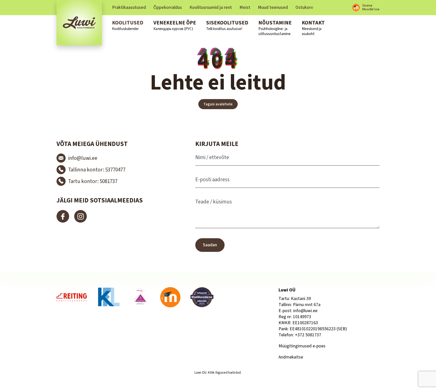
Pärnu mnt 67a (306, 305)
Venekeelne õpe (174, 25)
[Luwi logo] (79, 22)
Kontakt (313, 28)
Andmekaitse (291, 357)
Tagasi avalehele (218, 104)
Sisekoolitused (227, 25)
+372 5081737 (308, 335)
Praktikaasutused (129, 7)
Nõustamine (275, 28)
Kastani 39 (301, 298)
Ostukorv (304, 7)
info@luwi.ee (305, 311)
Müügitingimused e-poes (302, 346)
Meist (244, 7)
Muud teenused (273, 7)
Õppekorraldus (167, 7)
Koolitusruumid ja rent (210, 7)
